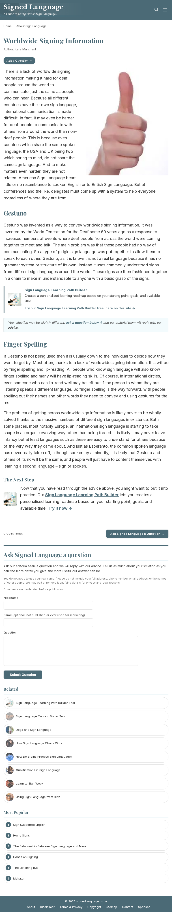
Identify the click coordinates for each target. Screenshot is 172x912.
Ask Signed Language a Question (135, 533)
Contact (127, 907)
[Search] (156, 10)
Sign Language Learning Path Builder (56, 290)
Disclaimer (47, 907)
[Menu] (165, 10)
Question (10, 632)
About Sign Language (31, 26)
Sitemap (111, 907)
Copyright (94, 907)
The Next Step (19, 479)
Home (8, 26)
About (31, 907)
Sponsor (144, 907)
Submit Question (23, 675)
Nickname (11, 597)
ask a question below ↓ (84, 322)
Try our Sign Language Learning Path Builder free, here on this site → (80, 308)
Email (44, 615)
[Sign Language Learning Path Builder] (10, 500)
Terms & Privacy (71, 907)
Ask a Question (17, 60)
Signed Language (34, 7)
